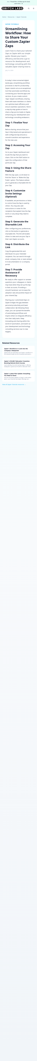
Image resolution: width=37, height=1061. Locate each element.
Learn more (17, 3)
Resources (11, 17)
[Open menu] (33, 8)
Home (4, 17)
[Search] (29, 8)
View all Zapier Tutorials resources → (14, 384)
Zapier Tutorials (21, 17)
